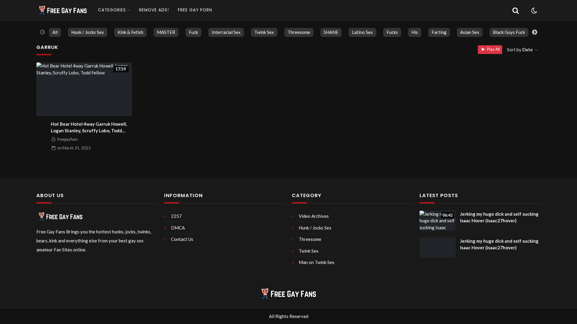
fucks (392, 32)
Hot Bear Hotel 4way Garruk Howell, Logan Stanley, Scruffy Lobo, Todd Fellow (89, 127)
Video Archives (314, 216)
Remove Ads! (154, 10)
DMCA (178, 227)
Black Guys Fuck (509, 32)
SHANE (331, 32)
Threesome (299, 32)
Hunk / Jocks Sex (87, 32)
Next (535, 32)
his (414, 32)
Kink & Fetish (130, 32)
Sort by (520, 49)
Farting (439, 32)
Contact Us (182, 239)
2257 (176, 216)
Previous (42, 32)
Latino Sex (362, 32)
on (74, 148)
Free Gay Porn (195, 10)
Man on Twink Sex (316, 262)
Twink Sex (264, 32)
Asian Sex (469, 32)
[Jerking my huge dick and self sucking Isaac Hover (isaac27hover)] (438, 248)
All (55, 32)
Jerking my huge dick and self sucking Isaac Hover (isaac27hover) (499, 217)
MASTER (166, 32)
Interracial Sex (226, 32)
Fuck (193, 32)
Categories (112, 10)
